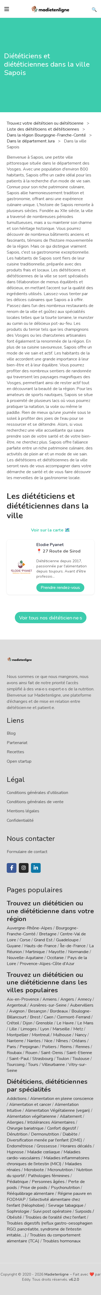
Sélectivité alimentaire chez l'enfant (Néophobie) (43, 1202)
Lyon (44, 1029)
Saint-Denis (52, 1053)
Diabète (70, 1134)
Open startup (19, 761)
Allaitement (71, 1116)
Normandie (78, 952)
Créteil (13, 1023)
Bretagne (48, 934)
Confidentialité (20, 820)
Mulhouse (62, 1035)
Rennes (82, 1047)
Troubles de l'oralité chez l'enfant (55, 1217)
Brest (35, 1017)
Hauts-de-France (40, 946)
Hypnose (15, 1152)
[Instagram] (24, 868)
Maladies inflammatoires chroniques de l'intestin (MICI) (48, 1161)
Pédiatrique (17, 1182)
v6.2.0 (74, 1279)
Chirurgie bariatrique (25, 1128)
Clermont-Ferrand (73, 1017)
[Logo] (50, 9)
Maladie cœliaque (43, 1152)
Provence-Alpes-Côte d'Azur (47, 964)
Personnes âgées (48, 1182)
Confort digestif (61, 1128)
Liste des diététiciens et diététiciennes (43, 129)
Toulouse (80, 1059)
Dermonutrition (45, 1134)
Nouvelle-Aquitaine (25, 958)
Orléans (79, 1041)
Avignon (17, 1011)
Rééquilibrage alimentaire (30, 1194)
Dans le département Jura (31, 141)
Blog (11, 733)
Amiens (50, 999)
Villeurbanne (53, 1065)
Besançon (37, 1011)
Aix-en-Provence (23, 999)
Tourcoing (16, 1065)
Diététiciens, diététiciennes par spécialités (47, 1085)
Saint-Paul (19, 1059)
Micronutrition (60, 1170)
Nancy (80, 1035)
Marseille (61, 1029)
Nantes (34, 1041)
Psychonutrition (65, 1188)
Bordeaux (59, 1011)
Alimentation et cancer (30, 1104)
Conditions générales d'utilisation (37, 793)
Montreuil (41, 1035)
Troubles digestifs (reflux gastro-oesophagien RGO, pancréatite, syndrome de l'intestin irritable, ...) (49, 1229)
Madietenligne (56, 1274)
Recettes (15, 752)
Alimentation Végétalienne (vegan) (57, 1110)
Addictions (17, 1099)
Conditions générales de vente (35, 802)
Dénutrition (17, 1134)
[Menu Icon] (6, 9)
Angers (67, 999)
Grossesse (47, 1146)
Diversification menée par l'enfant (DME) (45, 1140)
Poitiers (49, 1047)
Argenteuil (16, 1005)
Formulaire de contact (27, 852)
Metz (78, 1029)
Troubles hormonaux (62, 1241)
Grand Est (43, 940)
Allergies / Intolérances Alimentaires (41, 1122)
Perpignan (29, 1047)
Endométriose (20, 1146)
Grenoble (44, 1023)
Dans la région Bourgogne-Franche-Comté (47, 135)
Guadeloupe (67, 940)
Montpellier (17, 1035)
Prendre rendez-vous (60, 588)
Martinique (35, 952)
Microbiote (34, 1170)
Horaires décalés (76, 1146)
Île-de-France (73, 946)
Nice (48, 1041)
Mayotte (56, 952)
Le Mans (85, 1023)
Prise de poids (33, 1188)
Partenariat (17, 743)
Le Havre (65, 1023)
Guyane (14, 946)
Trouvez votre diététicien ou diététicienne (46, 123)
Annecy (85, 999)
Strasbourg (42, 1059)
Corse (25, 940)
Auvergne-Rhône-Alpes (29, 928)
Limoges (28, 1029)
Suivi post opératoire (52, 1211)
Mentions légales (23, 811)
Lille (13, 1029)
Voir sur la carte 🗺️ (50, 530)
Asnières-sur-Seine (48, 1005)
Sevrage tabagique (65, 1205)
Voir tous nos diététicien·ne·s (50, 618)
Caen (48, 1017)
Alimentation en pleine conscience (61, 1099)
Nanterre (15, 1041)
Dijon (27, 1023)
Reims (66, 1047)
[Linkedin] (36, 868)
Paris (11, 1047)
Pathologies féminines (48, 1176)
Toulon (63, 1059)
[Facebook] (11, 868)
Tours (33, 1065)
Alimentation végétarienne (31, 1116)
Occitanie (55, 958)
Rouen (31, 1053)
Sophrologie (18, 1211)
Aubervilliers (81, 1005)
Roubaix (14, 1053)
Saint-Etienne (79, 1053)
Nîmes (62, 1041)
